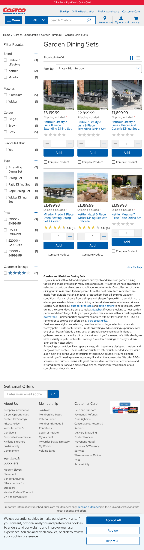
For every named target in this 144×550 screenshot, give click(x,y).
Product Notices (83, 437)
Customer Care (86, 403)
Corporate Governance (17, 437)
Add (59, 153)
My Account (46, 437)
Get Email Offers (19, 386)
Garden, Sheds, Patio (26, 35)
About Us (11, 403)
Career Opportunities (16, 414)
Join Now (44, 410)
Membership (48, 403)
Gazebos (97, 309)
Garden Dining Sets (76, 35)
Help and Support (85, 410)
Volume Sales (47, 450)
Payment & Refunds (86, 414)
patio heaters (106, 305)
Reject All (113, 541)
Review (113, 530)
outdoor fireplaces (82, 305)
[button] (91, 20)
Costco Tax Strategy (15, 419)
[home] (14, 11)
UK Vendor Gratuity (15, 496)
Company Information (16, 410)
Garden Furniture (51, 35)
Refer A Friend (47, 419)
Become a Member (88, 507)
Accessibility (81, 464)
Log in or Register (49, 432)
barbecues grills (97, 320)
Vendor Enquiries (14, 478)
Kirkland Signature (14, 441)
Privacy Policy (12, 423)
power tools (51, 317)
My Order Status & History (54, 441)
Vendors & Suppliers (12, 460)
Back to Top (134, 267)
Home (6, 35)
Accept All (113, 520)
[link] (59, 108)
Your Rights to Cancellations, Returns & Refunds (88, 423)
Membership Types (50, 414)
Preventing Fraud (84, 441)
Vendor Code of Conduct (18, 492)
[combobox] (36, 20)
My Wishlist (45, 446)
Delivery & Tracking (85, 432)
